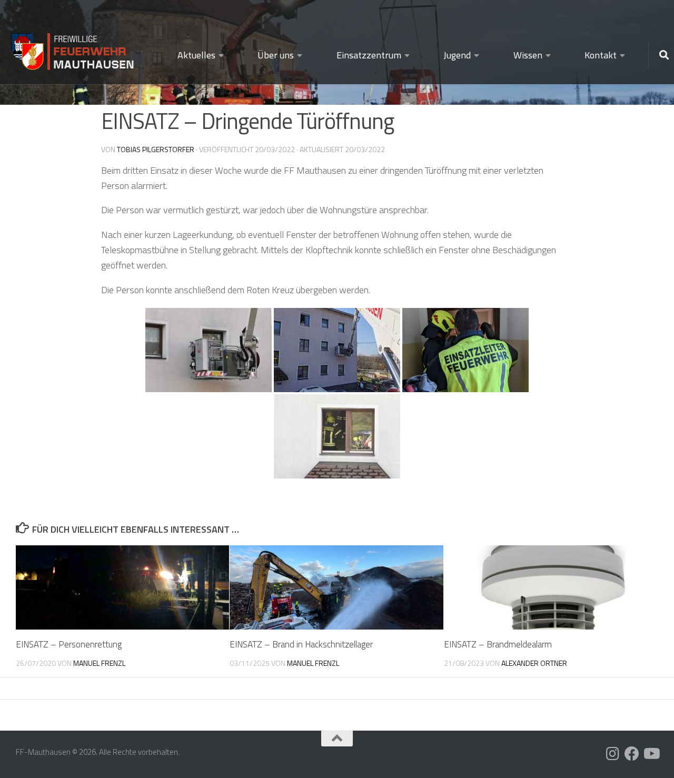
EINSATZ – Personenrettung (69, 644)
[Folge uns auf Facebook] (632, 753)
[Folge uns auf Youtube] (650, 753)
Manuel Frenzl (99, 663)
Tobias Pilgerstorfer (155, 149)
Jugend (457, 55)
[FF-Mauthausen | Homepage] (74, 47)
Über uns (275, 55)
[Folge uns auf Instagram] (613, 753)
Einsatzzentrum (368, 55)
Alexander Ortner (534, 663)
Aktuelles (196, 55)
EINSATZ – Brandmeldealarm (498, 644)
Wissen (527, 55)
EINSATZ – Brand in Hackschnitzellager (301, 644)
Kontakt (600, 55)
